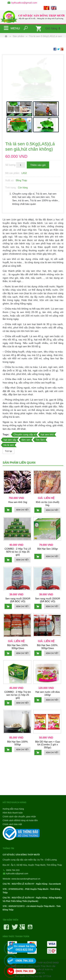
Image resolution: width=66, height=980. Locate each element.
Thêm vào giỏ (38, 165)
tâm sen (25, 439)
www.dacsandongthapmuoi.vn (25, 879)
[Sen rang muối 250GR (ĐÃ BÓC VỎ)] (17, 578)
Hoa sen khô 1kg (17, 502)
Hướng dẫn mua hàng (13, 809)
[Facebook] (6, 928)
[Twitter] (14, 928)
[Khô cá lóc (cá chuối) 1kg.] (47, 482)
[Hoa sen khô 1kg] (17, 482)
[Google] (22, 928)
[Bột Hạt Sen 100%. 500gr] (17, 721)
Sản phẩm (18, 36)
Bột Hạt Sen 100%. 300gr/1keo (17, 647)
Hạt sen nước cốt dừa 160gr (47, 693)
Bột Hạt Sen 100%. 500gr (17, 743)
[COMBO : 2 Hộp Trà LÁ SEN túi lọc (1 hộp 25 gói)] (17, 529)
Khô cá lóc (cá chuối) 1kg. (47, 503)
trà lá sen (9, 445)
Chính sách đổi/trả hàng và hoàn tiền (20, 820)
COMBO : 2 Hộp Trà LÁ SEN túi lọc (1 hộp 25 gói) (18, 551)
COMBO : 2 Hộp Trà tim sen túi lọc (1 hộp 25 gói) (17, 694)
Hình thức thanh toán (13, 813)
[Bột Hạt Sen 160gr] (47, 529)
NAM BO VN (39, 973)
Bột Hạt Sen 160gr (47, 548)
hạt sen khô (47, 434)
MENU (6, 27)
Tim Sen (40, 439)
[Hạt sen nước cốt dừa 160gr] (47, 672)
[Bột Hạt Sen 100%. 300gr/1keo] (17, 625)
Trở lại (8, 451)
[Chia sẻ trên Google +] (62, 49)
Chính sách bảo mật (12, 824)
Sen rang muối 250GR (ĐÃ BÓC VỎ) (17, 600)
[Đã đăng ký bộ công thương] (21, 833)
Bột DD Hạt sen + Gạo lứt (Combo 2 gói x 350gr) (47, 744)
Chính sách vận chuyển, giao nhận (19, 816)
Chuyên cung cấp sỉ (25, 434)
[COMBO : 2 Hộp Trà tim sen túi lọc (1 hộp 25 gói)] (17, 672)
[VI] (47, 7)
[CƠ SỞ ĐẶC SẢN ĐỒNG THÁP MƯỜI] (33, 16)
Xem (22, 510)
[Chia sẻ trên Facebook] (55, 49)
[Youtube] (30, 928)
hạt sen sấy (10, 439)
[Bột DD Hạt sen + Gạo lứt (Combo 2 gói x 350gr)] (47, 721)
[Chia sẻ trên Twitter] (58, 49)
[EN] (54, 7)
